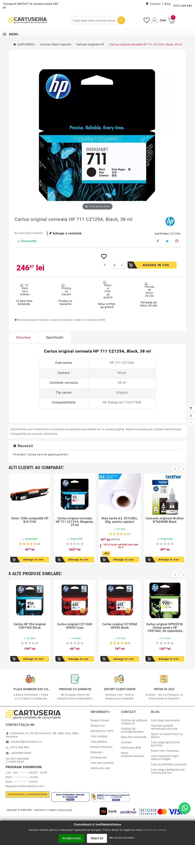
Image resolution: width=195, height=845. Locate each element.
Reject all (97, 838)
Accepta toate (71, 838)
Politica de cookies (155, 829)
